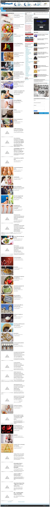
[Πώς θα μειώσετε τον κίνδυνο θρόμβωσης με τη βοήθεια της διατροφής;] (7, 429)
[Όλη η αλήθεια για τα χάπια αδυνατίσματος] (7, 66)
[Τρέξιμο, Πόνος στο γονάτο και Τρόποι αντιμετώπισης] (7, 457)
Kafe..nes (27, 65)
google (45, 1)
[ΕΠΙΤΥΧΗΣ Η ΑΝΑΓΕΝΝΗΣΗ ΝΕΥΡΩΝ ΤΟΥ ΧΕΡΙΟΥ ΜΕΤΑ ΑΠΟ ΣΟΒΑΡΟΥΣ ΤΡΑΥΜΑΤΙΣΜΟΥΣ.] (7, 249)
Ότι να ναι (27, 56)
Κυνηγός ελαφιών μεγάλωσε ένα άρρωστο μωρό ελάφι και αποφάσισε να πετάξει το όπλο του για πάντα (42, 75)
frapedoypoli (2, 505)
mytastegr (41, 113)
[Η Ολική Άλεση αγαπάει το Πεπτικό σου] (7, 56)
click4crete (27, 59)
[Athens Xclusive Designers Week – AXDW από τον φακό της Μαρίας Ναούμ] (7, 486)
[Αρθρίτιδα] (7, 438)
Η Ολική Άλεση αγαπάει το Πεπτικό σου (13, 10)
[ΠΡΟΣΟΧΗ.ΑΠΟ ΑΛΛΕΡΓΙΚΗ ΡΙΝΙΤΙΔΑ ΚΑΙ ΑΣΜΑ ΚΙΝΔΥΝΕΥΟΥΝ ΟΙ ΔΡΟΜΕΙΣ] (7, 218)
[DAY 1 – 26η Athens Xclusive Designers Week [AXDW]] (7, 496)
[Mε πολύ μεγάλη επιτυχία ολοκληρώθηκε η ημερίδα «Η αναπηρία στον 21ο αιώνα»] (7, 418)
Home (2, 8)
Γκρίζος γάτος (27, 51)
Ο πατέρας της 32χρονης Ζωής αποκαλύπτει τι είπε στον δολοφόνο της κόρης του (42, 66)
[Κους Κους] (7, 270)
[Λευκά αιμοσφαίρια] (7, 261)
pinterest (48, 1)
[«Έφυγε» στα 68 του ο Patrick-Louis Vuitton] (7, 477)
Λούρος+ (27, 55)
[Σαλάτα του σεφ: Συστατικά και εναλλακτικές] (7, 28)
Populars (36, 113)
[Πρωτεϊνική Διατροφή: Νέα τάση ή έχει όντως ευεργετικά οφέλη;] (7, 289)
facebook (42, 1)
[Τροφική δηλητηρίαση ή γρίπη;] (7, 171)
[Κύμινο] (7, 37)
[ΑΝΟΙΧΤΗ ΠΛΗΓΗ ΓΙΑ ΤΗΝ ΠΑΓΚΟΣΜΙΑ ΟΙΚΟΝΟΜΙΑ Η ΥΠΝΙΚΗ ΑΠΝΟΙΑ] (7, 399)
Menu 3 (12, 8)
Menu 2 (8, 8)
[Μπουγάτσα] (7, 337)
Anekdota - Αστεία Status (29, 58)
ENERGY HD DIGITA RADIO (29, 61)
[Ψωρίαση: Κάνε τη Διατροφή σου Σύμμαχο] (7, 448)
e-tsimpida (27, 60)
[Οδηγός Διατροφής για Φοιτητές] (7, 123)
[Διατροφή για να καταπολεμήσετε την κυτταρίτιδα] (7, 209)
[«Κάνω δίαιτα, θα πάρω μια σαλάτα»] (7, 240)
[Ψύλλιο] (7, 113)
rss (46, 1)
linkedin (47, 1)
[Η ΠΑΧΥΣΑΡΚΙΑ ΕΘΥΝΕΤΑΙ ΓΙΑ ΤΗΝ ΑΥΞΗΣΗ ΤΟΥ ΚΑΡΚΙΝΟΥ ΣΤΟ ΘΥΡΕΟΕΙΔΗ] (7, 366)
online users (46, 113)
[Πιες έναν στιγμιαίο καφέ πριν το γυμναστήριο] (7, 199)
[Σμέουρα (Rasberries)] (7, 104)
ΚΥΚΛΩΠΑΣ (27, 54)
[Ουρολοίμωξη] (7, 180)
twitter (41, 1)
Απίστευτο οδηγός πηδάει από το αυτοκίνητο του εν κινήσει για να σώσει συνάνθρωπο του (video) (42, 53)
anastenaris (27, 57)
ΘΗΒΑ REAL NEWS (28, 52)
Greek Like (27, 64)
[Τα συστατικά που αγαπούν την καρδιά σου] (7, 280)
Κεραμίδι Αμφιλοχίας (28, 53)
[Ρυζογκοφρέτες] (7, 18)
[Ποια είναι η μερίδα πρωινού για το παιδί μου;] (7, 327)
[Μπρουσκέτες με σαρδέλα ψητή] (7, 161)
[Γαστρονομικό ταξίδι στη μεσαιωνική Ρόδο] (7, 308)
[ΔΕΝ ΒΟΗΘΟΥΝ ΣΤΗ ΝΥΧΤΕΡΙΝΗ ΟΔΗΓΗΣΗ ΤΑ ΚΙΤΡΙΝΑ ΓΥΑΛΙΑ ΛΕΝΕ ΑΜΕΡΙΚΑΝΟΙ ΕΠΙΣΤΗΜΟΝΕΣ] (7, 388)
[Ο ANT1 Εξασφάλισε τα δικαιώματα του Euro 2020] (7, 132)
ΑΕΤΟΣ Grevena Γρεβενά (29, 47)
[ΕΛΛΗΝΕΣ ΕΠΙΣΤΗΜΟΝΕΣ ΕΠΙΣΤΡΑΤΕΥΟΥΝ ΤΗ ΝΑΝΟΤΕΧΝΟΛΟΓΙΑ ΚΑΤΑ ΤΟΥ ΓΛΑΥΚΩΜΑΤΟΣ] (7, 356)
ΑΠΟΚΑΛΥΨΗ (27, 50)
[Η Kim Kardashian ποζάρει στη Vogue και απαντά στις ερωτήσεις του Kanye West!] (7, 152)
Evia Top (27, 63)
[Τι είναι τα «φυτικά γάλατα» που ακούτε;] (7, 346)
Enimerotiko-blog (28, 62)
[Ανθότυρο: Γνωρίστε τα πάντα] (7, 318)
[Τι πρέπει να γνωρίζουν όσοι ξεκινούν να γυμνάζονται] (7, 94)
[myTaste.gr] (27, 79)
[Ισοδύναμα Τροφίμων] (7, 409)
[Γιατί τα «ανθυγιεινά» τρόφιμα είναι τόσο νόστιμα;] (7, 190)
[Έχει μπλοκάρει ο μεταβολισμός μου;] (7, 299)
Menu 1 (5, 8)
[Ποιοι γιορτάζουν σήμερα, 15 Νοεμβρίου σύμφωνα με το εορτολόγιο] (7, 85)
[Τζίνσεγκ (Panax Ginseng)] (7, 47)
